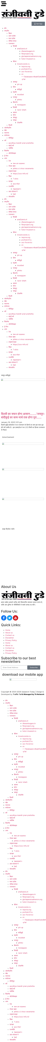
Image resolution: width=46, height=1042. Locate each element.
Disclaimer (9, 638)
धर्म (5, 140)
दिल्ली (10, 125)
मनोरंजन (6, 135)
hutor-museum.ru (28, 59)
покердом (21, 105)
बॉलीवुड (11, 138)
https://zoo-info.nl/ (20, 173)
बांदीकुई (19, 89)
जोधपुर (15, 117)
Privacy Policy (11, 640)
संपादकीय (12, 196)
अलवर (15, 112)
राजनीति (11, 186)
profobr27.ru (26, 69)
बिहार (10, 33)
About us (9, 633)
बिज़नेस (6, 151)
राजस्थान (11, 43)
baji (14, 194)
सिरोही (15, 46)
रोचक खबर (12, 166)
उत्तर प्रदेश (12, 36)
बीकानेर (15, 102)
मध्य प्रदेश (12, 38)
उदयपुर (15, 82)
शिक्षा (10, 176)
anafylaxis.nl (22, 49)
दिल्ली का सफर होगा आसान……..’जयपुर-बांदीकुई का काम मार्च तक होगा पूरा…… (23, 415)
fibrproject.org (27, 54)
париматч (17, 189)
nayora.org (25, 66)
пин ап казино (19, 163)
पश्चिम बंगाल (12, 41)
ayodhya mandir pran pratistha (21, 143)
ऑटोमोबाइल (12, 153)
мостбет (16, 184)
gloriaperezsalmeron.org (31, 56)
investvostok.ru (23, 64)
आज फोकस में (13, 191)
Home (7, 630)
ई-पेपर (6, 156)
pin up (19, 84)
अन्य (5, 158)
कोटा (14, 115)
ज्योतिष (11, 148)
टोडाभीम (19, 122)
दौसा (14, 87)
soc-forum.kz (26, 71)
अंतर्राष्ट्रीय (7, 128)
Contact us (9, 635)
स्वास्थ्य (6, 133)
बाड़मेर (15, 92)
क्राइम (11, 181)
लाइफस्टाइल (12, 171)
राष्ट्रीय (6, 31)
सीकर (14, 61)
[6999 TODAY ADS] (23, 444)
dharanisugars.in (28, 51)
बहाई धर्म (11, 145)
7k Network (39, 694)
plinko (19, 100)
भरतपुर (15, 97)
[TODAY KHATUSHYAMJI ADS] (23, 470)
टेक (10, 161)
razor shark (21, 110)
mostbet (20, 94)
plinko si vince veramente (23, 168)
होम (5, 28)
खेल (5, 130)
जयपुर (15, 120)
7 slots (15, 179)
